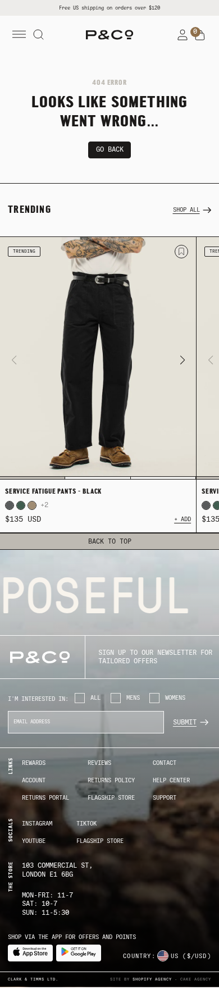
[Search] (38, 35)
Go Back (110, 149)
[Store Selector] (162, 955)
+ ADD (182, 519)
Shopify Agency (152, 979)
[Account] (182, 35)
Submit (185, 722)
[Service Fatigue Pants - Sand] (32, 505)
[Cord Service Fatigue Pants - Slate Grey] (9, 505)
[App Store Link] (30, 953)
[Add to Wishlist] (181, 251)
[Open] (19, 35)
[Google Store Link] (78, 953)
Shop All (186, 210)
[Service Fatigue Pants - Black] (98, 358)
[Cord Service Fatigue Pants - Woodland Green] (20, 505)
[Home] (109, 35)
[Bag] (200, 35)
